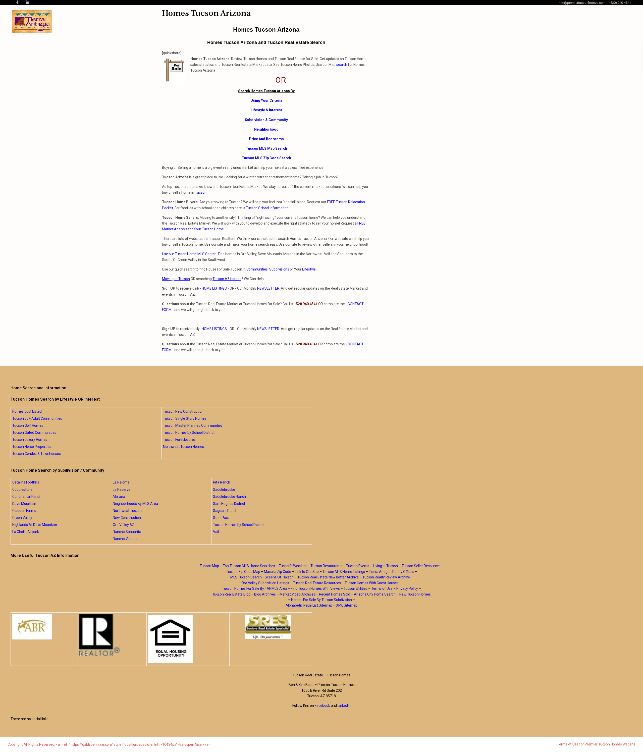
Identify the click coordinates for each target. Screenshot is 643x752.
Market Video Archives (297, 594)
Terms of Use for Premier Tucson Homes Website (596, 744)
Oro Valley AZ (123, 525)
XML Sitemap (346, 605)
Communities (257, 269)
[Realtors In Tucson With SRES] (268, 627)
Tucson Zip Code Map (243, 572)
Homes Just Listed (27, 411)
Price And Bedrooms (266, 139)
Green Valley (22, 518)
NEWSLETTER (268, 288)
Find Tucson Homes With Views (315, 588)
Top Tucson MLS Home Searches (249, 566)
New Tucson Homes (415, 594)
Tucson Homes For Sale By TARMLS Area (254, 588)
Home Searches (347, 21)
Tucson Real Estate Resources (317, 583)
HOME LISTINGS (214, 288)
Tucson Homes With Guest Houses (372, 583)
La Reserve (121, 490)
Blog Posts (383, 21)
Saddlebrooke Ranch (229, 497)
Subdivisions (279, 269)
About (315, 21)
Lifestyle (309, 269)
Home (296, 21)
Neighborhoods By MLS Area (135, 504)
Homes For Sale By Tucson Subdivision (321, 600)
